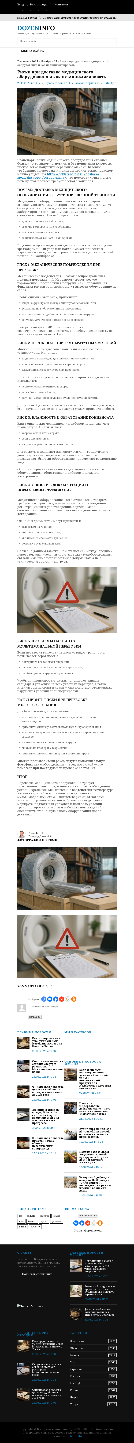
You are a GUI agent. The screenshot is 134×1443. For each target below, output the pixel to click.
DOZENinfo (74, 1436)
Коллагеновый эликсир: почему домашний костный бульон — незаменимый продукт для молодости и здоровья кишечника (95, 1079)
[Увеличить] (67, 878)
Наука (74, 1397)
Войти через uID (87, 1215)
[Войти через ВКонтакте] (49, 999)
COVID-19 (35, 1226)
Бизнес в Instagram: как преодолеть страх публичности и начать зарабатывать (99, 1290)
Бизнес (75, 1355)
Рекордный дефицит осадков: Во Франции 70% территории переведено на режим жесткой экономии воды (95, 1184)
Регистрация (39, 4)
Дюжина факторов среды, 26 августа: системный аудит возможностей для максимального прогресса (45, 1116)
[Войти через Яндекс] (61, 999)
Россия (75, 1376)
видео (56, 1215)
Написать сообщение (37, 1274)
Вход (20, 4)
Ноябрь (46, 61)
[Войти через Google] (67, 999)
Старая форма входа (88, 1230)
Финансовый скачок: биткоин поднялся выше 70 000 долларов (99, 1312)
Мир (73, 1362)
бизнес (32, 1221)
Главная (23, 61)
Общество (77, 1348)
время (44, 1221)
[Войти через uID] (43, 999)
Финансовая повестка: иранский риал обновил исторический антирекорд (48, 1143)
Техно (74, 1390)
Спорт (74, 1404)
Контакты (61, 4)
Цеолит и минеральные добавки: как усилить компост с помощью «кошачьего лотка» (94, 1108)
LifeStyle (110, 83)
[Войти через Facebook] (55, 999)
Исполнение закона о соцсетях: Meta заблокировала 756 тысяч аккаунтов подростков (98, 1266)
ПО (20, 1215)
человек (44, 1215)
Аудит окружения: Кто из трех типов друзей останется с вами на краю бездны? (95, 1133)
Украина (56, 1221)
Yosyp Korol (35, 833)
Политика (77, 1341)
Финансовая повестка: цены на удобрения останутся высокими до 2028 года (48, 1090)
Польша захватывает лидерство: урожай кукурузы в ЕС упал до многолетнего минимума (94, 1157)
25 (55, 61)
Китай (22, 1226)
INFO (36, 28)
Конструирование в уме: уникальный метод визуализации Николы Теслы (47, 1042)
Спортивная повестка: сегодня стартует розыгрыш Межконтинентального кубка (48, 1066)
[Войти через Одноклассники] (73, 999)
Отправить (34, 1017)
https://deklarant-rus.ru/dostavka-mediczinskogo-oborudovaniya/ (58, 175)
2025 (35, 61)
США (21, 1221)
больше (31, 1215)
